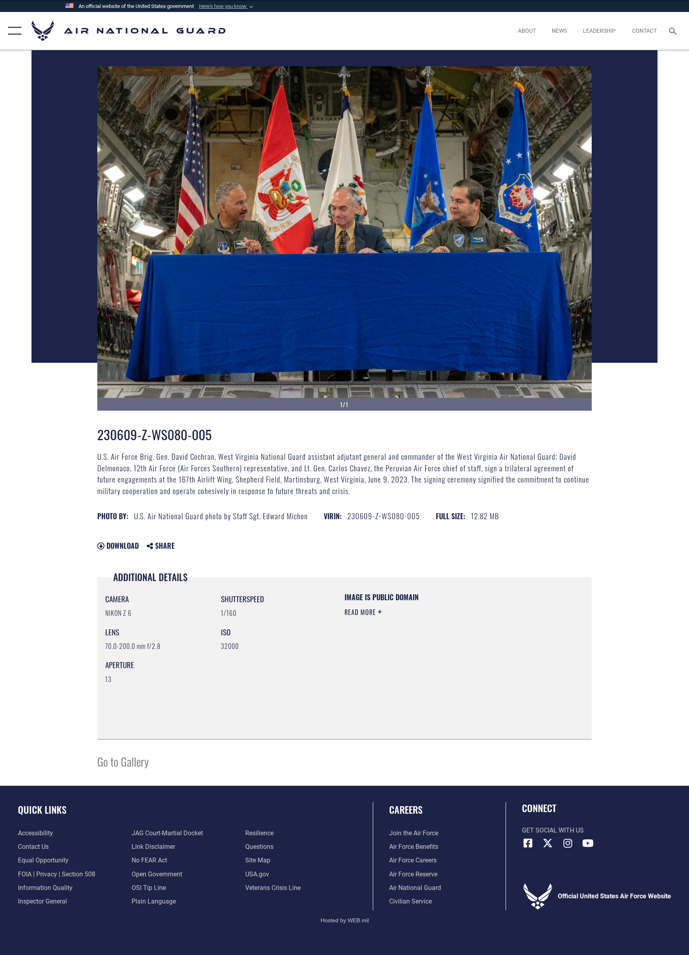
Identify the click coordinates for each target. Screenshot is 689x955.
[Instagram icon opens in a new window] (568, 843)
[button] (227, 6)
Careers (406, 809)
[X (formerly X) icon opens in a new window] (548, 843)
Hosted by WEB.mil (345, 920)
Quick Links (42, 809)
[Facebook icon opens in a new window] (528, 843)
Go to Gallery (123, 761)
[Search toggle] (674, 31)
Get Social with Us (553, 830)
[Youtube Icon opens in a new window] (588, 843)
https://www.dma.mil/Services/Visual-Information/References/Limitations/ (422, 668)
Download (121, 545)
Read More (361, 612)
